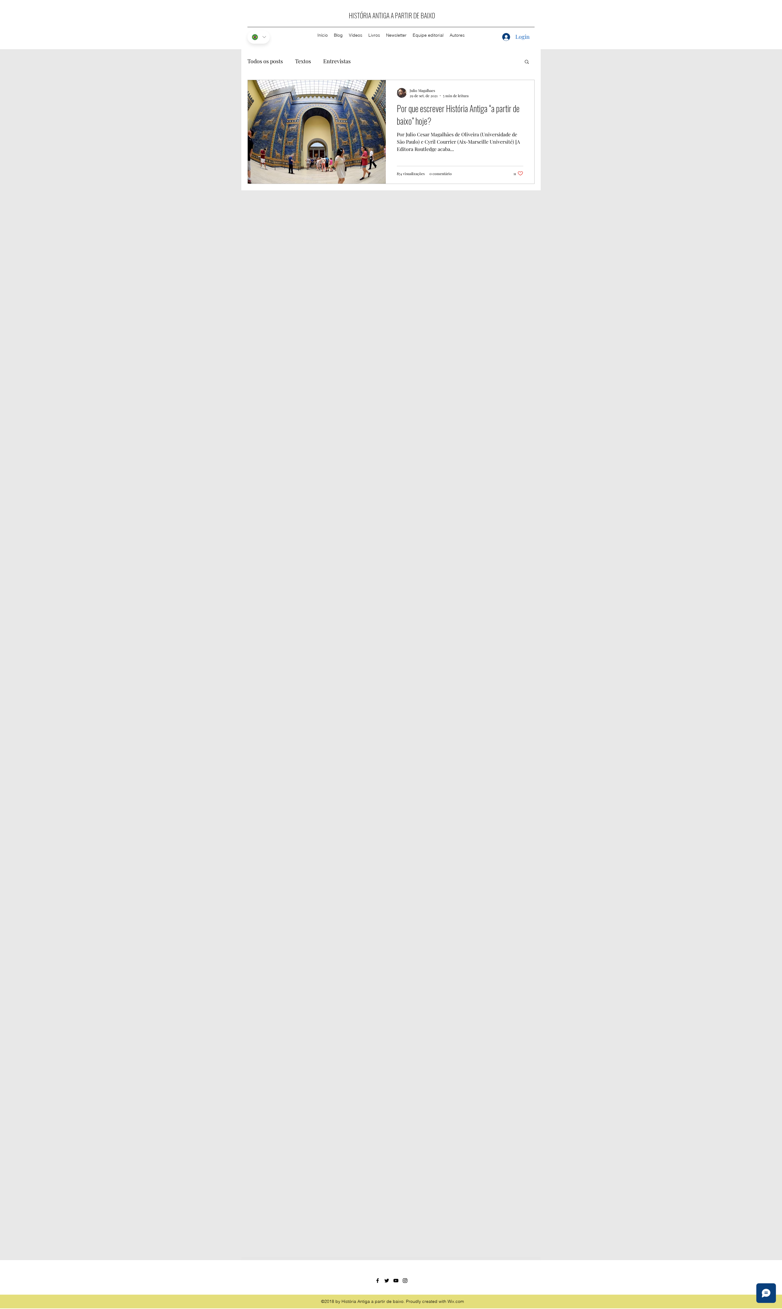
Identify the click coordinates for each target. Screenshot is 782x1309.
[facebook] (378, 1281)
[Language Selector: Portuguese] (258, 37)
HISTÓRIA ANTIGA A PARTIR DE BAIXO (392, 15)
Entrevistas (337, 61)
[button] (527, 62)
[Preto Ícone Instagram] (405, 1281)
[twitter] (387, 1281)
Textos (303, 61)
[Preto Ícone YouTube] (396, 1281)
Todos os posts (265, 61)
